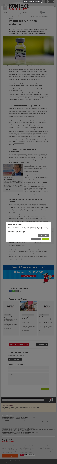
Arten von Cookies (43, 235)
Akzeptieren (45, 239)
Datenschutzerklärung (22, 232)
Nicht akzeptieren (36, 239)
